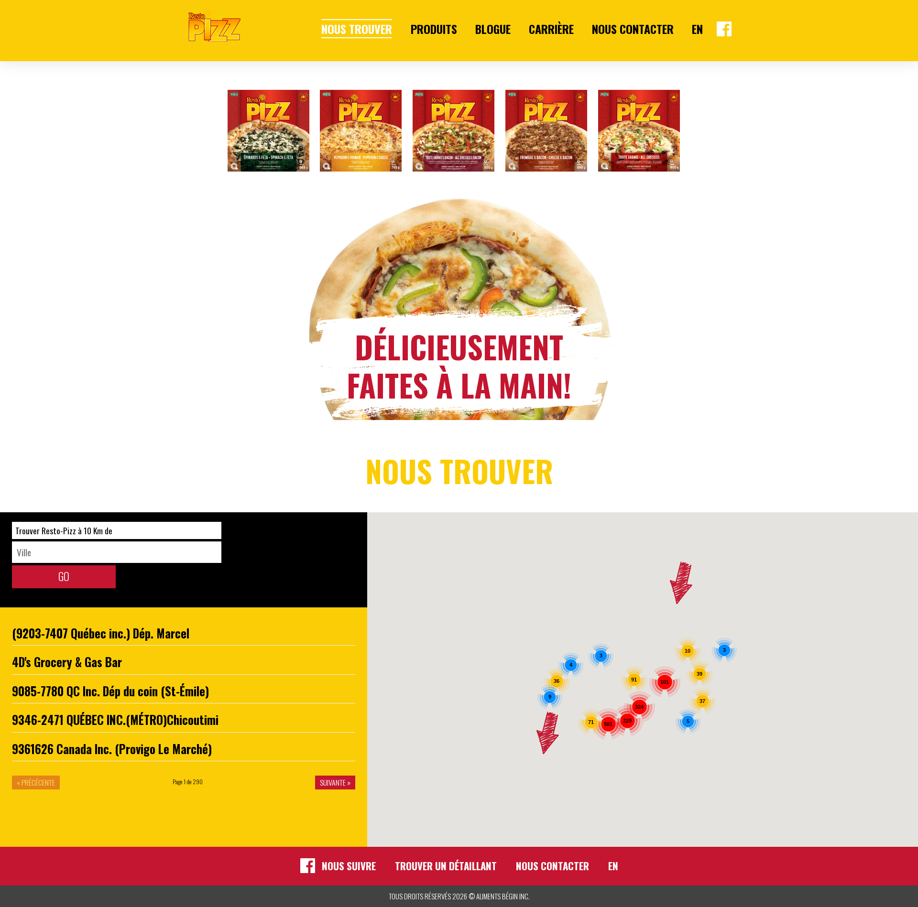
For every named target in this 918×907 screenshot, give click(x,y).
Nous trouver (356, 28)
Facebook (724, 29)
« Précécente (36, 782)
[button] (681, 583)
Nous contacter (633, 28)
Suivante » (335, 782)
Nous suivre (349, 865)
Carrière (551, 28)
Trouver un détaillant (446, 865)
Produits (434, 28)
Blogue (493, 28)
